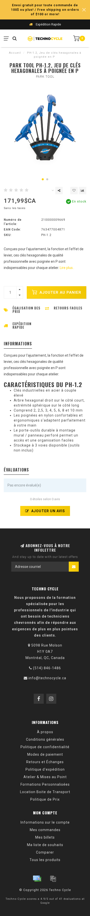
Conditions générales (45, 739)
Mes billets (45, 837)
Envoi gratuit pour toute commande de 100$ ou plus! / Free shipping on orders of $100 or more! (45, 9)
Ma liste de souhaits (45, 845)
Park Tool (45, 76)
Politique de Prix (45, 799)
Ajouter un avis (47, 511)
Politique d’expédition (45, 769)
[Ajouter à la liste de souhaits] (74, 190)
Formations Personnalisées (45, 784)
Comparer (45, 852)
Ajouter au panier (59, 292)
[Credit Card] (37, 878)
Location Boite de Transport (45, 792)
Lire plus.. (67, 268)
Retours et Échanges (45, 762)
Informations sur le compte (45, 822)
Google (45, 903)
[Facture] (53, 878)
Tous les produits (45, 860)
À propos (45, 732)
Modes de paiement (45, 754)
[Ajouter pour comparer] (82, 190)
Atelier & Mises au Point (45, 777)
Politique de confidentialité (45, 747)
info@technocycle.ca (47, 678)
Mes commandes (45, 830)
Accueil (15, 52)
